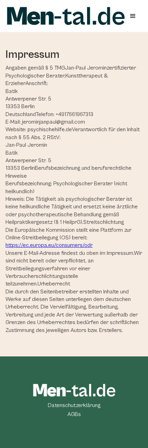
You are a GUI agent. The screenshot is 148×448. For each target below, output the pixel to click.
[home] (66, 16)
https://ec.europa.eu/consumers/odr (49, 245)
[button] (133, 16)
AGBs (74, 414)
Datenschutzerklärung (74, 405)
